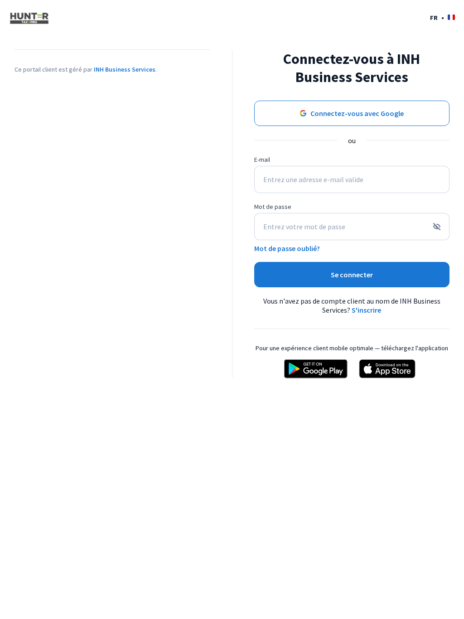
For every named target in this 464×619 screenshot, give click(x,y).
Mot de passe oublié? (287, 248)
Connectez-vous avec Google (357, 113)
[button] (442, 17)
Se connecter (352, 274)
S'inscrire (366, 309)
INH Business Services (124, 69)
